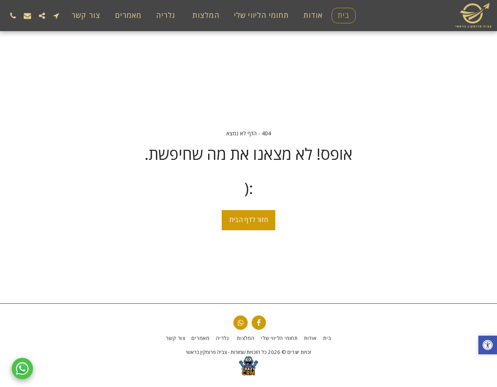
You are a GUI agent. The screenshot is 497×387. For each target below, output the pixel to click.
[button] (56, 15)
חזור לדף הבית (248, 219)
